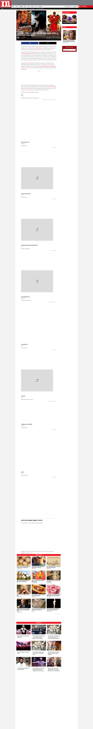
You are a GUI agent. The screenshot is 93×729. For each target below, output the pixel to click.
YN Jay (34, 85)
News (13, 6)
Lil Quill (35, 551)
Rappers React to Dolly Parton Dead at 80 (23, 636)
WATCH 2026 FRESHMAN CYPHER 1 (23, 8)
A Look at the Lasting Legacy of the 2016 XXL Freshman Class (38, 653)
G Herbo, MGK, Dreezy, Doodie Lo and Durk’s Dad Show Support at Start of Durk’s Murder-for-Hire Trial (39, 637)
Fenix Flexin (31, 63)
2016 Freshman (25, 53)
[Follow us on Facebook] (77, 6)
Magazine (40, 6)
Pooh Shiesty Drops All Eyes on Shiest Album (23, 669)
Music (17, 6)
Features (32, 6)
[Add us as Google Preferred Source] (67, 6)
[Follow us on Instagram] (70, 6)
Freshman (20, 6)
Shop (28, 6)
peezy (42, 551)
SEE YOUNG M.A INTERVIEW (39, 8)
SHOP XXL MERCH (32, 8)
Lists (36, 6)
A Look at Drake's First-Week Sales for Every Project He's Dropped (69, 22)
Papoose (39, 551)
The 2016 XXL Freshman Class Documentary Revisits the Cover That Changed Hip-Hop (54, 637)
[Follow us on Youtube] (75, 6)
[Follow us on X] (72, 6)
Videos (25, 6)
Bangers (26, 551)
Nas (32, 92)
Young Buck (48, 551)
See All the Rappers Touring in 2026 (23, 652)
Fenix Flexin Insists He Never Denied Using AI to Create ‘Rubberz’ (53, 653)
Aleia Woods (21, 37)
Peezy (31, 92)
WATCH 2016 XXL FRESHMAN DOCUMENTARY (11, 8)
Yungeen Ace (52, 551)
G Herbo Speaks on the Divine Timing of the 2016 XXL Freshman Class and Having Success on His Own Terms (38, 669)
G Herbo (33, 52)
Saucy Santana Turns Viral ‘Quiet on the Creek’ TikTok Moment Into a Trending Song (54, 669)
